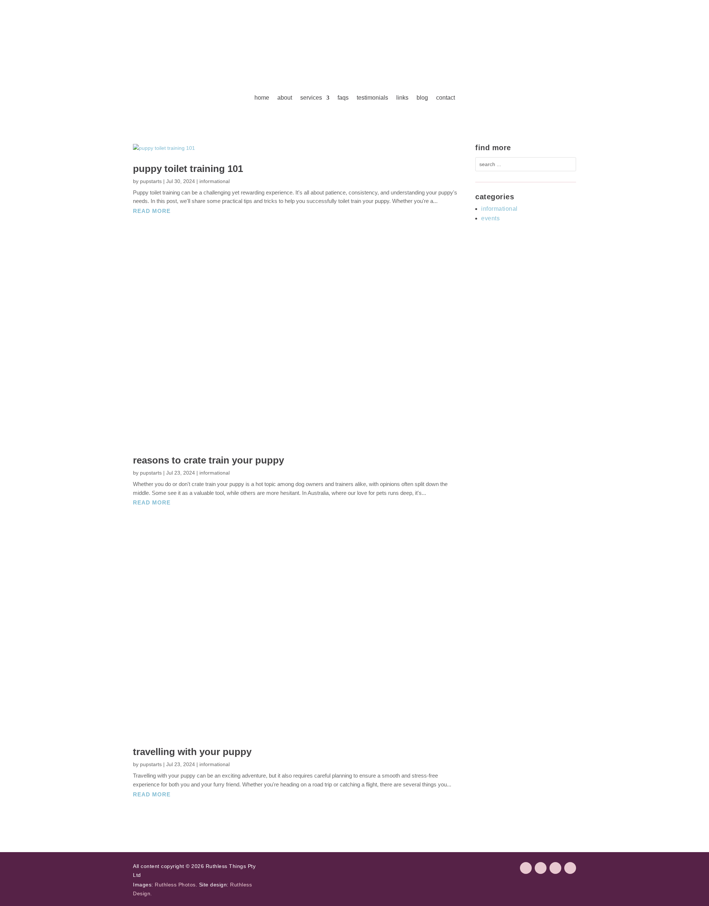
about (284, 97)
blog (422, 97)
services (311, 97)
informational (214, 181)
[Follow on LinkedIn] (570, 868)
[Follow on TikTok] (555, 868)
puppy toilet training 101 (188, 168)
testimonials (372, 97)
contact (445, 97)
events (490, 218)
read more (152, 211)
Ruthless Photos (175, 885)
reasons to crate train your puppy (208, 460)
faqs (343, 97)
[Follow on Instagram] (541, 868)
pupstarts (151, 181)
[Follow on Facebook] (526, 868)
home (261, 97)
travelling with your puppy (192, 751)
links (402, 97)
